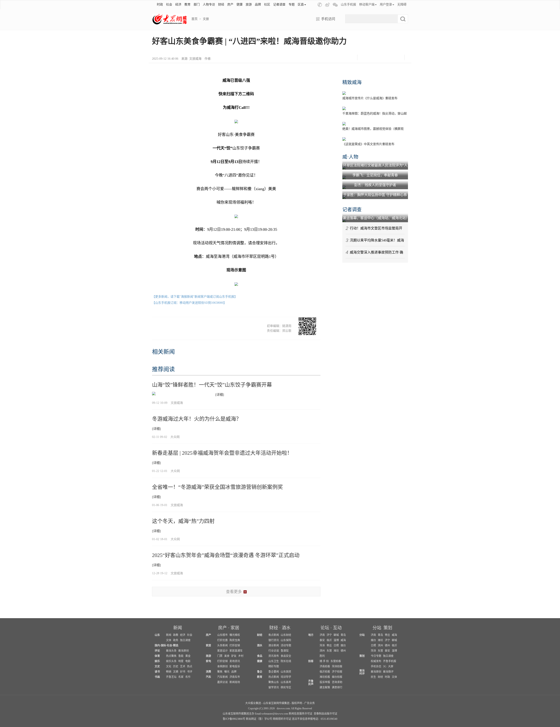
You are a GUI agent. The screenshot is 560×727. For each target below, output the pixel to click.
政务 (175, 640)
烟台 (343, 645)
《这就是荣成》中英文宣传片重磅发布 (368, 144)
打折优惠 (222, 640)
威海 (343, 640)
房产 (230, 4)
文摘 (175, 671)
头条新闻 (222, 645)
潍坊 (336, 650)
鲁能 (181, 656)
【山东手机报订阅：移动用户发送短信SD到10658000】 (189, 302)
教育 (187, 4)
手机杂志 (376, 666)
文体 (168, 640)
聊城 (336, 635)
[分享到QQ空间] (386, 57)
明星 (181, 661)
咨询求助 (337, 682)
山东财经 (286, 635)
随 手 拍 (324, 661)
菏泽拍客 (337, 666)
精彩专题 (273, 666)
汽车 (208, 676)
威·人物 (350, 157)
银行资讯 (273, 640)
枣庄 (329, 645)
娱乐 (157, 661)
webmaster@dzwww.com (274, 713)
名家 (181, 676)
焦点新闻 (273, 635)
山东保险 (286, 640)
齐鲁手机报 (389, 661)
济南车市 (234, 676)
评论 (157, 650)
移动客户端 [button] (366, 4)
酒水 (286, 627)
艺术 (182, 666)
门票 (219, 656)
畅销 (168, 671)
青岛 (343, 635)
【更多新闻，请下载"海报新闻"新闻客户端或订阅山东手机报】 (194, 296)
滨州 (322, 650)
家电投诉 (234, 666)
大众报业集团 (253, 703)
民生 (373, 676)
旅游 (249, 4)
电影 (188, 661)
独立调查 (185, 640)
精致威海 (352, 82)
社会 (169, 4)
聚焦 (219, 671)
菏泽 (322, 645)
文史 (157, 666)
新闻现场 (234, 682)
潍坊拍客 (325, 676)
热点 (189, 666)
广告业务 (309, 703)
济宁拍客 (337, 671)
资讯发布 (273, 656)
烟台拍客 (337, 676)
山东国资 (286, 671)
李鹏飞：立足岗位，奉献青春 (375, 175)
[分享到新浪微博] (375, 57)
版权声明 (297, 703)
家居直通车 (236, 650)
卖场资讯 (234, 661)
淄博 (336, 640)
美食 (226, 656)
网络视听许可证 (282, 718)
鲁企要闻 (273, 671)
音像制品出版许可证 (325, 713)
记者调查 (279, 4)
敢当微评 (388, 671)
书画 (157, 676)
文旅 (206, 19)
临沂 (329, 640)
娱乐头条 (171, 661)
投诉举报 (325, 682)
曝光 (226, 671)
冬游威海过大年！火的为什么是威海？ (196, 419)
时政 (160, 4)
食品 (259, 656)
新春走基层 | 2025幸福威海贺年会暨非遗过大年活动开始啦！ (222, 453)
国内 (157, 645)
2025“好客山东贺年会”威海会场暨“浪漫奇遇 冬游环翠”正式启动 (225, 555)
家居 (235, 627)
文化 (168, 666)
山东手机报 (348, 4)
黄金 (188, 656)
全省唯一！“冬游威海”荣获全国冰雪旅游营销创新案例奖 (217, 487)
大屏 (390, 666)
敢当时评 (362, 672)
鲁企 (259, 671)
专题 (292, 4)
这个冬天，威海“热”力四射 (183, 521)
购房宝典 (234, 640)
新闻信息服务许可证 (300, 713)
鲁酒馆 (285, 650)
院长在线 (286, 661)
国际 (163, 645)
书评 (189, 671)
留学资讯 (273, 687)
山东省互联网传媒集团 (276, 703)
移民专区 (286, 687)
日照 (336, 645)
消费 (208, 671)
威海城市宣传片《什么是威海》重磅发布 (369, 98)
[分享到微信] (364, 57)
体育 (157, 656)
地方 (310, 635)
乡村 (240, 656)
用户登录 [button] (386, 4)
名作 (188, 676)
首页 (194, 19)
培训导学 (286, 676)
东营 (329, 650)
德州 (343, 650)
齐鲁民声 (310, 683)
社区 (267, 4)
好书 (182, 671)
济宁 (329, 635)
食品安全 (286, 656)
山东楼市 (222, 635)
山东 (157, 635)
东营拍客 (336, 661)
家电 (208, 661)
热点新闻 (273, 676)
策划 (387, 627)
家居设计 (222, 650)
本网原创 (222, 666)
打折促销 (234, 645)
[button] (320, 4)
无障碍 (401, 4)
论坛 (324, 627)
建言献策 (325, 687)
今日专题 (376, 656)
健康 (239, 4)
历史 (175, 666)
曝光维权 (234, 635)
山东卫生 (273, 661)
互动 (337, 627)
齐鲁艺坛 (171, 676)
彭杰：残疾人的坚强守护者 (375, 185)
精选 (175, 645)
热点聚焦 (171, 656)
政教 (175, 635)
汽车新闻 (222, 676)
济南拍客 (325, 666)
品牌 (258, 4)
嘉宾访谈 (222, 682)
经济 (178, 4)
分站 (377, 627)
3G (384, 666)
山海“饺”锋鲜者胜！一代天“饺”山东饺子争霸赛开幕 (212, 385)
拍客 (310, 661)
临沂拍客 (325, 671)
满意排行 (337, 687)
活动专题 (286, 645)
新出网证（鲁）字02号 (259, 718)
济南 (322, 635)
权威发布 (376, 661)
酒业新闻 (273, 645)
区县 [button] (301, 4)
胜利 (322, 656)
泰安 (322, 640)
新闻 (177, 627)
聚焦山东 (273, 682)
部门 (197, 4)
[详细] (219, 394)
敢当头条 (171, 650)
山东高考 (286, 682)
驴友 (233, 656)
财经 (221, 4)
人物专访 (209, 4)
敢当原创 (183, 650)
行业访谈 (273, 650)
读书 (157, 671)
